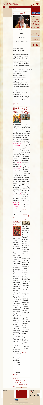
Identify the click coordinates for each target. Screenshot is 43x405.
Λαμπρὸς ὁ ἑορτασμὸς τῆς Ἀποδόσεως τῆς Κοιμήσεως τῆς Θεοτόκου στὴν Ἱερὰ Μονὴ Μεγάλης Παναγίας (35, 33)
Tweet (14, 104)
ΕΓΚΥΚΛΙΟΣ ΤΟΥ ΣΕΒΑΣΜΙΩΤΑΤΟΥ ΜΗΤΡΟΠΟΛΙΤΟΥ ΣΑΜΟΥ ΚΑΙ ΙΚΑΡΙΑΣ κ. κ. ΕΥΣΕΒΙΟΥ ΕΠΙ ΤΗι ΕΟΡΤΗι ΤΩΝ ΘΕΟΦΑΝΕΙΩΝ (17, 110)
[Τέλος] (26, 387)
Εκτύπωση (15, 103)
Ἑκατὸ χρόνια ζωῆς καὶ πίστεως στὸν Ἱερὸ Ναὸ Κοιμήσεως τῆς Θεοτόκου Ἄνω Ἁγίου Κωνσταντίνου (35, 39)
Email (17, 103)
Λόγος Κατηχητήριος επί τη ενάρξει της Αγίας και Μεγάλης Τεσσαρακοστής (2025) (21, 13)
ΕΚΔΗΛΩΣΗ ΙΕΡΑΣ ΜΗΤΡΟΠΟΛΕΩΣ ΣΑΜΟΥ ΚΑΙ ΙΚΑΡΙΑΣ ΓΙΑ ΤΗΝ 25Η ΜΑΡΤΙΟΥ (35, 20)
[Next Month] (31, 391)
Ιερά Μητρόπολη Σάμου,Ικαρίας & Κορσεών (19, 403)
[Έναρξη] (16, 387)
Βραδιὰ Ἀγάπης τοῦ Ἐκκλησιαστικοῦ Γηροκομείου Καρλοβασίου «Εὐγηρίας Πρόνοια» (35, 35)
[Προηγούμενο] (17, 387)
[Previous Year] (30, 391)
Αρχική (13, 8)
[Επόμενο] (25, 387)
